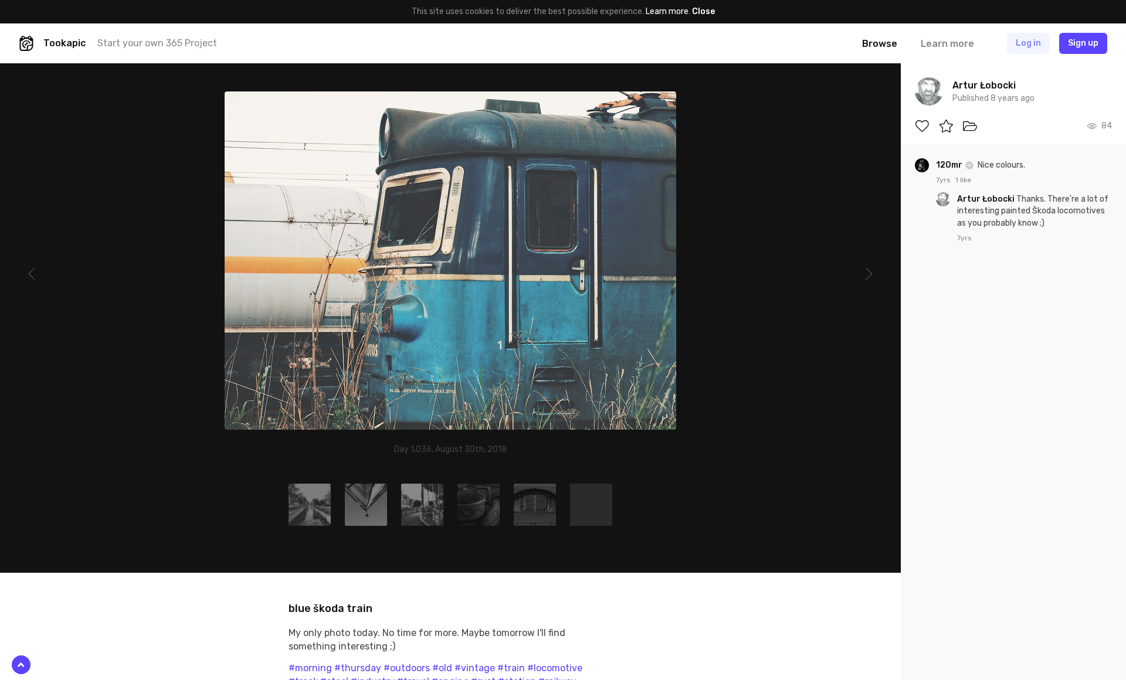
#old (442, 668)
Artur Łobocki (986, 199)
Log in (1028, 43)
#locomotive (554, 668)
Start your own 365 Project (157, 43)
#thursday (357, 668)
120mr (950, 165)
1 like (963, 180)
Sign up (1083, 43)
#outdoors (407, 668)
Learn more (667, 11)
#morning (310, 668)
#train (511, 668)
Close (703, 11)
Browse (879, 43)
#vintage (475, 668)
